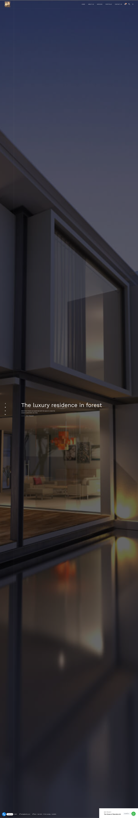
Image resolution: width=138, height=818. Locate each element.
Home (83, 4)
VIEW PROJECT (30, 415)
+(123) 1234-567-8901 (11, 814)
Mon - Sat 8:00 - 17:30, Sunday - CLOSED (45, 814)
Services (99, 4)
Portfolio (109, 4)
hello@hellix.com (25, 814)
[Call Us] (4, 814)
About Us (91, 4)
